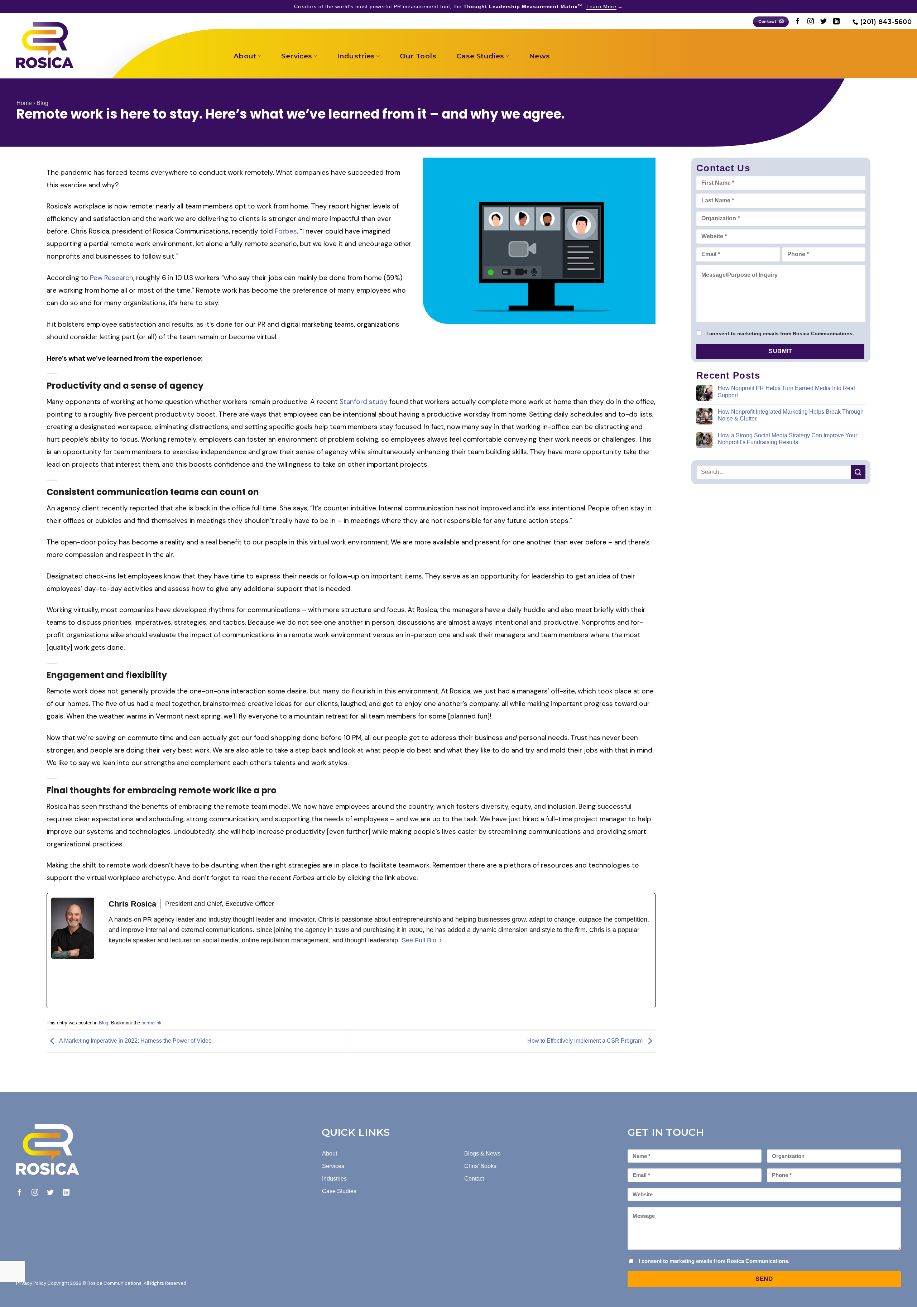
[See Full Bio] (440, 940)
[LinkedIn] (162, 977)
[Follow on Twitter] (823, 21)
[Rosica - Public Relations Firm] (44, 45)
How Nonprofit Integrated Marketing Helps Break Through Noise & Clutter (791, 415)
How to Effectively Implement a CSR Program (585, 1041)
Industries (356, 56)
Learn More (601, 6)
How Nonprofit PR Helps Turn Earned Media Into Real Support (786, 391)
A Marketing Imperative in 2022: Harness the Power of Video (135, 1041)
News (539, 56)
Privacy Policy (31, 1283)
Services (296, 56)
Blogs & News (482, 1153)
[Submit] (858, 472)
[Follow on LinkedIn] (836, 21)
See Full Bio (419, 940)
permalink (151, 1022)
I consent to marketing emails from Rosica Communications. (780, 333)
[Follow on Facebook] (797, 21)
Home (24, 103)
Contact (474, 1179)
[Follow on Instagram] (810, 21)
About (245, 56)
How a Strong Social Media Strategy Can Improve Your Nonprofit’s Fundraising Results (787, 438)
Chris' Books (480, 1166)
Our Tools (418, 56)
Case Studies (480, 56)
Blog (42, 103)
